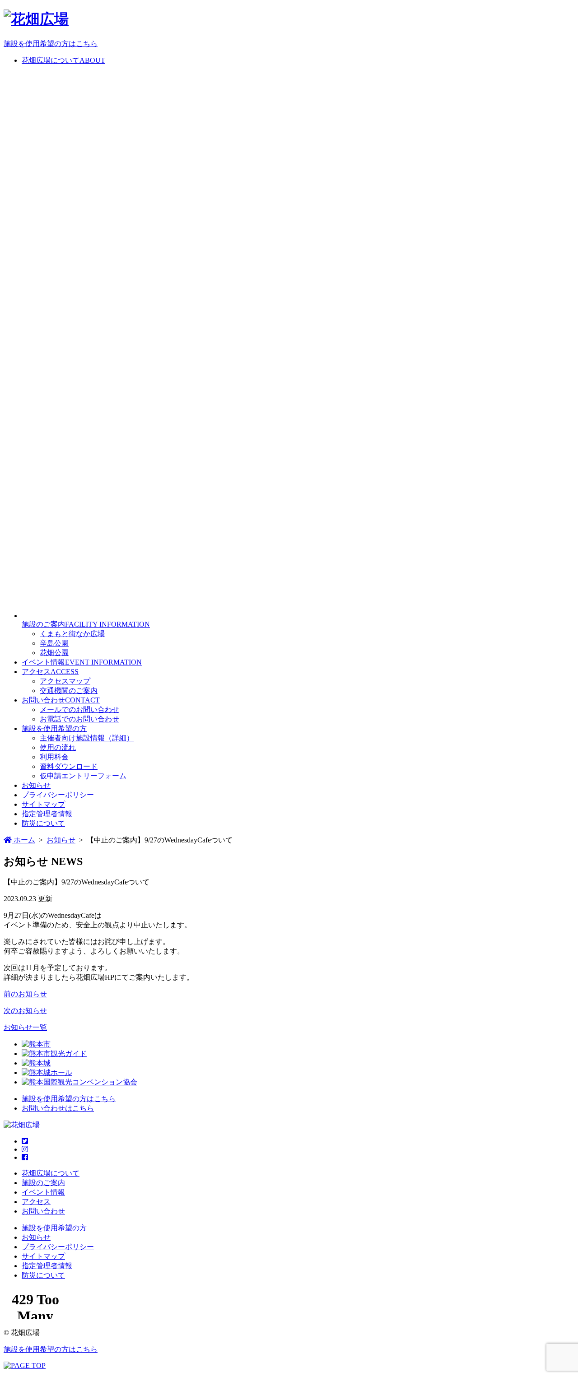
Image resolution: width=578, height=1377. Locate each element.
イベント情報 (43, 1192)
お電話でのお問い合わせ (79, 719)
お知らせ (36, 785)
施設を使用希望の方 (54, 728)
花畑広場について (50, 1173)
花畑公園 (54, 652)
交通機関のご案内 (69, 690)
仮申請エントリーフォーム (83, 776)
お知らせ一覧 (25, 1027)
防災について (43, 823)
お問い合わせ (43, 1211)
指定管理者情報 (47, 814)
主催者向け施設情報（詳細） (87, 738)
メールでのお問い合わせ (79, 709)
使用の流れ (58, 747)
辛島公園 (54, 643)
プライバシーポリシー (58, 795)
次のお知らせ (25, 1010)
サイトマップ (43, 804)
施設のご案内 (43, 1182)
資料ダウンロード (69, 766)
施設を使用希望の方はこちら (51, 43)
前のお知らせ (25, 994)
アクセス (36, 1201)
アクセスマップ (65, 681)
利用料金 (54, 757)
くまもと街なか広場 (72, 633)
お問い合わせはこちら (58, 1108)
